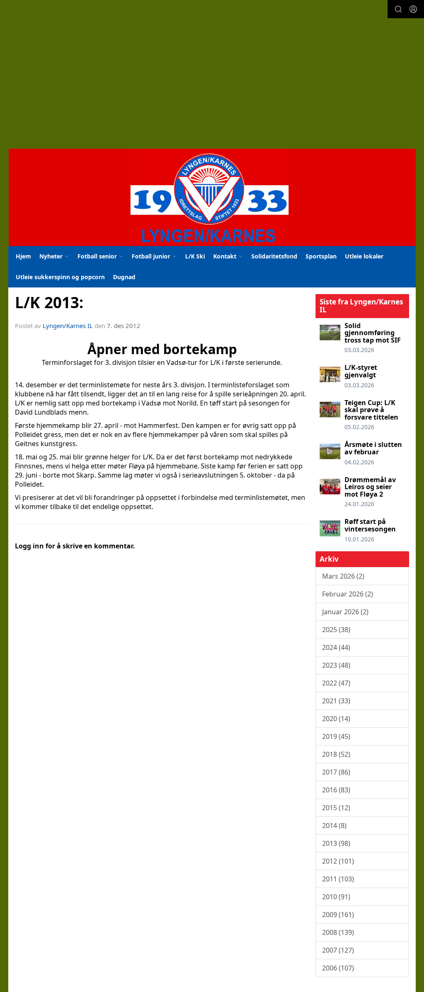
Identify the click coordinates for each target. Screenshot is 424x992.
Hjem (23, 256)
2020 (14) (336, 718)
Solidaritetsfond (274, 256)
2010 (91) (336, 896)
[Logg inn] (413, 9)
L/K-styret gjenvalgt (360, 371)
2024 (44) (336, 647)
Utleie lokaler (364, 256)
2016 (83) (336, 789)
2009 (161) (338, 914)
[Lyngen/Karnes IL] (212, 197)
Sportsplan (321, 256)
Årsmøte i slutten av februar (373, 448)
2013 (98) (336, 843)
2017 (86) (336, 772)
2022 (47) (336, 683)
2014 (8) (334, 825)
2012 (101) (338, 861)
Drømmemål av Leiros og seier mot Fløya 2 (370, 487)
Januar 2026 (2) (345, 611)
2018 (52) (336, 754)
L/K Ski (195, 256)
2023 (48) (336, 665)
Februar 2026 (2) (347, 594)
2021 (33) (336, 700)
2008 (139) (338, 932)
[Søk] (398, 9)
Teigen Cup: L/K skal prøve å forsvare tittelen (371, 410)
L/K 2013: (49, 302)
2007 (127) (338, 950)
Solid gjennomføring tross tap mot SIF (372, 333)
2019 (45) (336, 736)
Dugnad (124, 277)
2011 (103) (338, 878)
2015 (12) (336, 807)
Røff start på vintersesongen (370, 525)
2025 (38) (336, 629)
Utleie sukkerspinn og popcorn (60, 277)
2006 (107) (338, 968)
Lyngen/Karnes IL (68, 325)
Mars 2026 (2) (343, 576)
